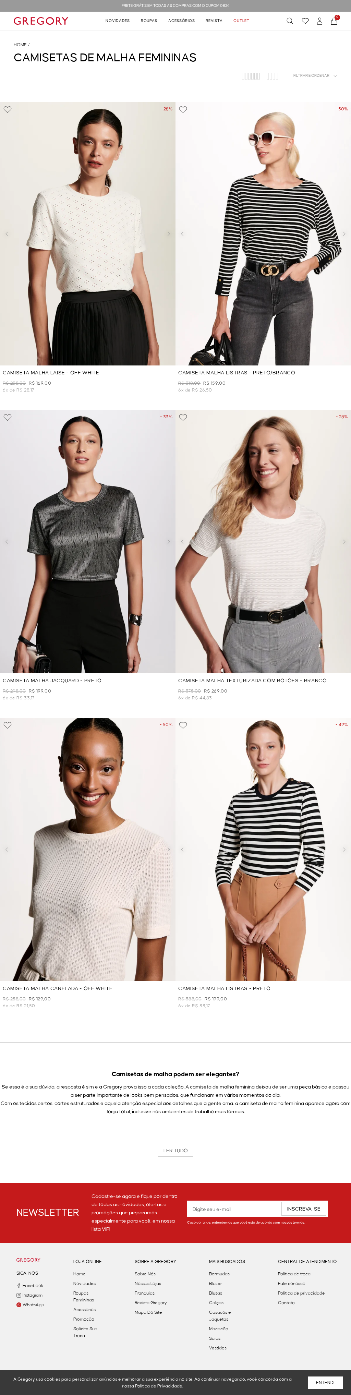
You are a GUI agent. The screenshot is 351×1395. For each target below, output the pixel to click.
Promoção (83, 1319)
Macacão (218, 1328)
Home (79, 1274)
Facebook (31, 1285)
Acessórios (181, 21)
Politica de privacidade (301, 1293)
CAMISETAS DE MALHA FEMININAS (105, 58)
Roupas (149, 21)
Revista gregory (151, 1302)
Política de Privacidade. (159, 1386)
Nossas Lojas (148, 1283)
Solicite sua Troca (85, 1332)
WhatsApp (31, 1304)
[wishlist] (305, 21)
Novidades (118, 21)
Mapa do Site (148, 1312)
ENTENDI (325, 1382)
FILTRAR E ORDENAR (311, 76)
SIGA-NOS (27, 1273)
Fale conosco (291, 1283)
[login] (320, 21)
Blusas (215, 1293)
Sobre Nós (145, 1274)
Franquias (145, 1293)
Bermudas (219, 1274)
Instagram (31, 1295)
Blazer (215, 1283)
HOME (20, 45)
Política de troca (294, 1274)
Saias (214, 1338)
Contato (286, 1302)
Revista (214, 21)
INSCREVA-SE (303, 1209)
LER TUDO (176, 1151)
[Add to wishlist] (7, 110)
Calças (216, 1302)
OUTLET (241, 21)
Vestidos (218, 1348)
